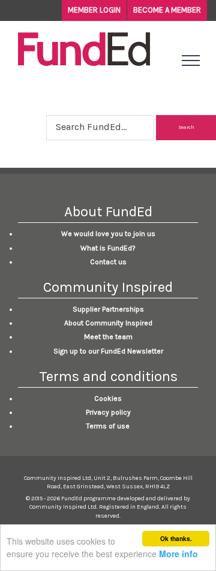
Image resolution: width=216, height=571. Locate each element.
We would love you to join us (108, 233)
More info (178, 554)
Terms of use (108, 426)
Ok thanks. (176, 538)
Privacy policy (108, 412)
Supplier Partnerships (108, 309)
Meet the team (108, 337)
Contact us (108, 262)
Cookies (108, 398)
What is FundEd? (108, 248)
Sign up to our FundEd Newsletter (108, 351)
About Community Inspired (108, 323)
